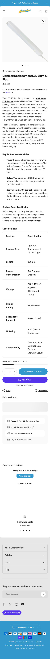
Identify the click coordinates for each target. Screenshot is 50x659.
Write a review (25, 476)
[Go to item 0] (22, 65)
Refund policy (19, 645)
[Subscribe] (43, 594)
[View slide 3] (26, 530)
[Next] (46, 3)
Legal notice (31, 648)
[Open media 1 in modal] (43, 21)
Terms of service (30, 645)
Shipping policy (40, 645)
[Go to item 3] (27, 65)
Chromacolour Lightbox (13, 71)
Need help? (43, 390)
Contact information (21, 648)
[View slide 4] (29, 530)
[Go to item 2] (25, 65)
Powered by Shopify (34, 642)
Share (8, 390)
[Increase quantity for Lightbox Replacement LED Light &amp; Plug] (14, 372)
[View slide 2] (23, 530)
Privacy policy (9, 645)
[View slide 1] (20, 530)
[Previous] (3, 3)
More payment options (25, 385)
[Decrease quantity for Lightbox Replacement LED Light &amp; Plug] (5, 372)
